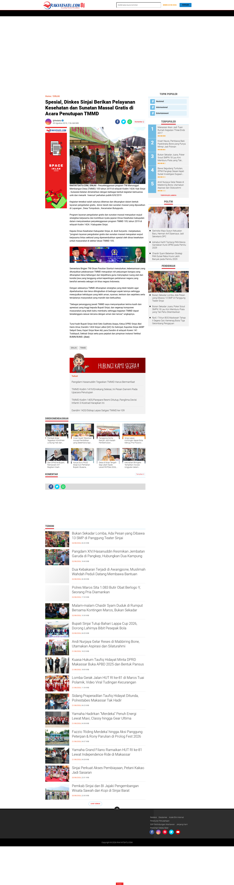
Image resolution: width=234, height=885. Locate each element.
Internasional (162, 107)
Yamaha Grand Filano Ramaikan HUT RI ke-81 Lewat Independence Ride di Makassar (107, 752)
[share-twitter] (123, 121)
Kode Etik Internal (176, 817)
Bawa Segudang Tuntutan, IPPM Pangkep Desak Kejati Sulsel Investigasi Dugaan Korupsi (171, 171)
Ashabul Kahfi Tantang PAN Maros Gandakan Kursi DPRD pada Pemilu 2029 (169, 245)
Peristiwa (89, 13)
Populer (185, 5)
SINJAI (56, 96)
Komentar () (139, 122)
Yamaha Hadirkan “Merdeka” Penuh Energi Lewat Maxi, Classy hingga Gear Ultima (104, 716)
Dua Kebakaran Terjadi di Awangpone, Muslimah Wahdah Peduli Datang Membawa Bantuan (108, 571)
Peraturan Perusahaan (159, 821)
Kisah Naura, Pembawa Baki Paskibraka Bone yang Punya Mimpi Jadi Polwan (172, 144)
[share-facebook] (117, 121)
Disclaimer (163, 817)
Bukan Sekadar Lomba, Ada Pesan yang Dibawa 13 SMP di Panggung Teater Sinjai (108, 535)
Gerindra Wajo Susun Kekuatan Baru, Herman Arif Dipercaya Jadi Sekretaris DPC (168, 233)
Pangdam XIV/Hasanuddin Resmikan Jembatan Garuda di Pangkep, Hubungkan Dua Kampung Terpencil (108, 556)
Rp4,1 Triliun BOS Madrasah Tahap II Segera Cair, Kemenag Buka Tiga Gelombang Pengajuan (169, 320)
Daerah (55, 13)
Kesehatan (140, 13)
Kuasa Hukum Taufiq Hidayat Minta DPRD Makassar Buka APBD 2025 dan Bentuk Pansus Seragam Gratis (108, 664)
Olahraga (110, 13)
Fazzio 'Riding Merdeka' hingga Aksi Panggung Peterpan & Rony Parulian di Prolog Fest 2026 (107, 734)
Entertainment (162, 113)
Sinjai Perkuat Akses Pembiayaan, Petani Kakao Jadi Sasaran (108, 770)
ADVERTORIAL (66, 13)
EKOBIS (121, 13)
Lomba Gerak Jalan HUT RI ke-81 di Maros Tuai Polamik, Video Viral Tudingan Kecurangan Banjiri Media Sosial (108, 682)
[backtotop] (117, 809)
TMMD (83, 348)
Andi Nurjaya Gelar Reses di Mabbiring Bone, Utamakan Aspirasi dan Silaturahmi (105, 644)
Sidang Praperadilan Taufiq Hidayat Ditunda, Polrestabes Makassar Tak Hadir (105, 698)
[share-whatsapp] (129, 121)
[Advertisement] (117, 54)
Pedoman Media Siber (159, 828)
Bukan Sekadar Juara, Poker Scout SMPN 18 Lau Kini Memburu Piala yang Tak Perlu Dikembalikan (171, 157)
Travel (130, 13)
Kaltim (159, 13)
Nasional (160, 101)
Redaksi (153, 817)
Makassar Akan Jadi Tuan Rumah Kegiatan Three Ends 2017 (171, 130)
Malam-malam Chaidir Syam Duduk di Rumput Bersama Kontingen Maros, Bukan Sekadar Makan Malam (107, 610)
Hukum (100, 13)
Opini (151, 13)
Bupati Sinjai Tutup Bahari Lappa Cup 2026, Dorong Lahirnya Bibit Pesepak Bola (104, 625)
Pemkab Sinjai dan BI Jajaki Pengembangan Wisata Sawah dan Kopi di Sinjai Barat (105, 788)
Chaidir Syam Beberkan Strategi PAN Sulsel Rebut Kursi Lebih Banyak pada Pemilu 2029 (167, 256)
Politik (79, 13)
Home (46, 13)
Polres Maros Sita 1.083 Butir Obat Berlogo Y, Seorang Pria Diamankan (106, 589)
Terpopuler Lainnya (168, 195)
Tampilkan (139, 474)
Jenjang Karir (182, 824)
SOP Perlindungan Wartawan (162, 824)
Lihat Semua (95, 804)
